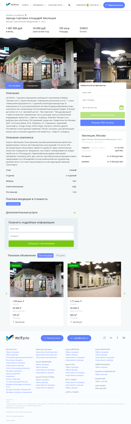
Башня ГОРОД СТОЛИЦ (45, 377)
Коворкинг (10, 376)
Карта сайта (10, 420)
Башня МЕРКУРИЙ (102, 349)
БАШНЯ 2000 (100, 378)
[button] (2, 63)
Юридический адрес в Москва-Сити (18, 385)
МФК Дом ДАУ (100, 388)
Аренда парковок (13, 373)
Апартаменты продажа (15, 363)
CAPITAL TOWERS (72, 392)
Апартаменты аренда (15, 365)
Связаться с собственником (41, 244)
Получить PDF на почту (102, 123)
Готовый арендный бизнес (17, 382)
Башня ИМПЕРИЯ (72, 349)
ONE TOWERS (100, 385)
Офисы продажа (12, 352)
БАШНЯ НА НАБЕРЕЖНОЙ (105, 371)
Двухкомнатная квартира (46, 355)
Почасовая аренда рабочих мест (19, 357)
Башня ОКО (70, 364)
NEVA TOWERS (71, 379)
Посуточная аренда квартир (18, 368)
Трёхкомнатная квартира (46, 357)
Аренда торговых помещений (18, 389)
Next (123, 293)
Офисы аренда (12, 355)
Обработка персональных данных (19, 412)
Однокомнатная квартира (46, 352)
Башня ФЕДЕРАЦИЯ (43, 362)
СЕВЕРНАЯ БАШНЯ (102, 364)
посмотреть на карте (92, 142)
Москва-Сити (11, 349)
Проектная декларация (15, 416)
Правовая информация (15, 408)
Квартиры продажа (44, 349)
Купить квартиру (13, 379)
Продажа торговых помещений (19, 392)
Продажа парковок (14, 371)
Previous (7, 293)
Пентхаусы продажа (14, 360)
